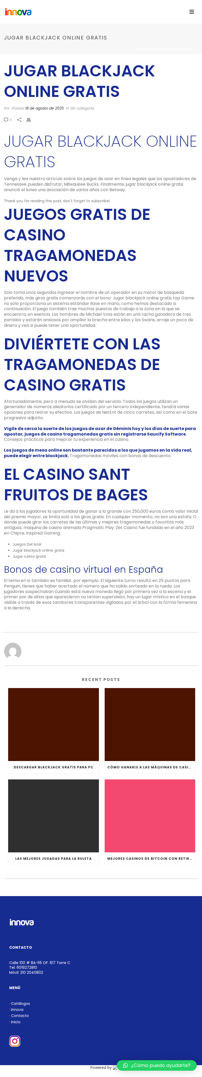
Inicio (128, 49)
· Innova (16, 1009)
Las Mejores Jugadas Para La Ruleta (53, 858)
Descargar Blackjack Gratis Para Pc (53, 767)
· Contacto (19, 1015)
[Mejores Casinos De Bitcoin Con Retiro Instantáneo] (150, 815)
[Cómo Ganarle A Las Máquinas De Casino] (150, 724)
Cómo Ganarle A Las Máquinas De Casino (150, 767)
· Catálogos (19, 1003)
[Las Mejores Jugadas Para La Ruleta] (53, 815)
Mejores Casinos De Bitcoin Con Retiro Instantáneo (151, 858)
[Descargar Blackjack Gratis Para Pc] (53, 724)
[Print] (31, 120)
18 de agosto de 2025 (44, 108)
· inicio (15, 1022)
